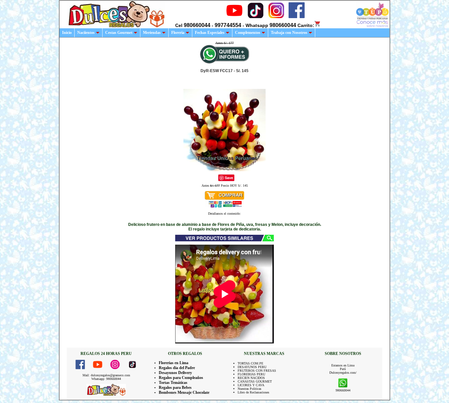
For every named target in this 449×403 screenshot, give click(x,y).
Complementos (247, 32)
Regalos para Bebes (175, 387)
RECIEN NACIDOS (251, 378)
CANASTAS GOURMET (255, 381)
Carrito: (305, 25)
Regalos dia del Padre (177, 367)
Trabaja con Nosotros (289, 32)
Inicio (67, 32)
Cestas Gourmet (118, 32)
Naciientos (86, 32)
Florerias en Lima (173, 363)
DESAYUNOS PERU (252, 367)
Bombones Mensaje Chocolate (184, 392)
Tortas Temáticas (173, 382)
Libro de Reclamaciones (253, 392)
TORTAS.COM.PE (250, 363)
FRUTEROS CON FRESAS (257, 370)
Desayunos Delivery (175, 372)
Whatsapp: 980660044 (106, 379)
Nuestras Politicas (249, 388)
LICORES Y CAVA (251, 385)
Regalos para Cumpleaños (181, 377)
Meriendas (152, 32)
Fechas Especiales (210, 32)
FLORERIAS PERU (251, 374)
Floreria (177, 32)
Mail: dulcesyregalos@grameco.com (106, 375)
